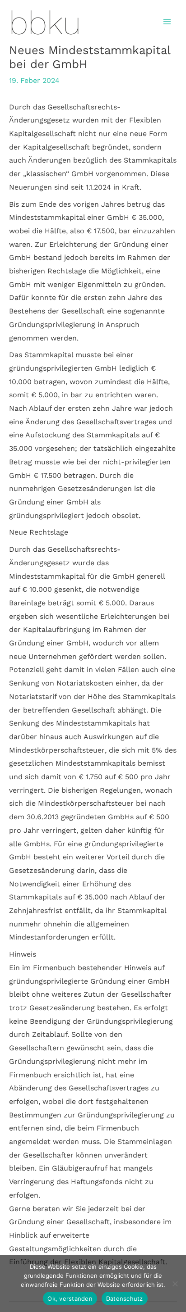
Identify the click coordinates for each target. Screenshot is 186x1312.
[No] (174, 1283)
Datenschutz (124, 1298)
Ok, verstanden (70, 1298)
